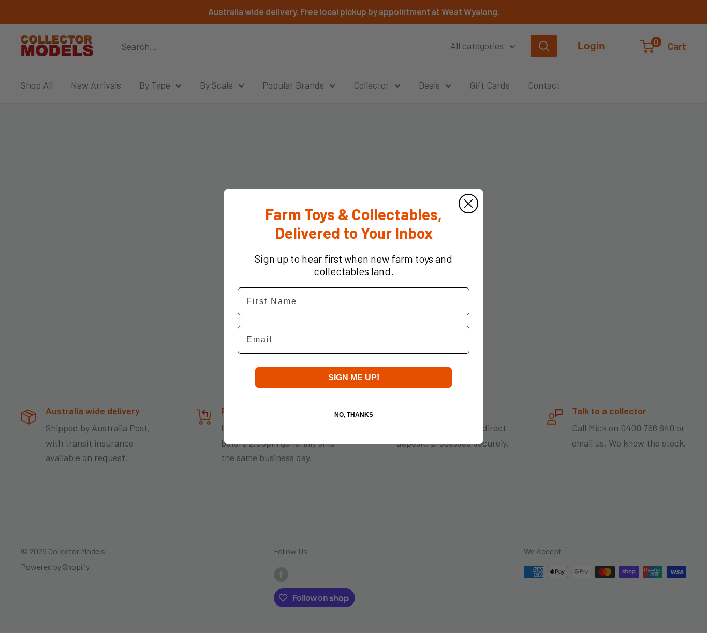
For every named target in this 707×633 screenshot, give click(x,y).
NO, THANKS (353, 415)
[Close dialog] (468, 203)
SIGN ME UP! (353, 377)
